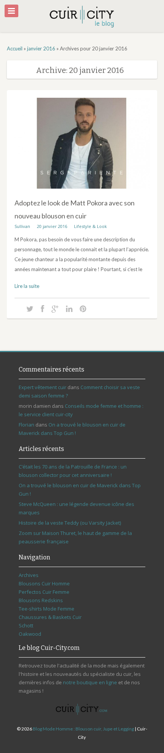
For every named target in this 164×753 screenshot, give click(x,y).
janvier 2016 (41, 48)
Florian (26, 424)
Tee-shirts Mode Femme (46, 608)
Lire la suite (26, 286)
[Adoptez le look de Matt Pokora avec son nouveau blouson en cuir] (82, 194)
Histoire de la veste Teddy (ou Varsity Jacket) (70, 522)
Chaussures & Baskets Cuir (50, 617)
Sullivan (22, 226)
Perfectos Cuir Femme (44, 591)
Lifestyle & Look (90, 226)
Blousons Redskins (41, 600)
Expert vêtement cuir (42, 387)
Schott (26, 625)
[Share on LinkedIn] (69, 308)
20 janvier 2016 (52, 226)
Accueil (15, 48)
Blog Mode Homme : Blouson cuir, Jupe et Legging (83, 729)
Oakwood (30, 633)
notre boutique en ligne (90, 682)
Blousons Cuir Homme (44, 583)
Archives (29, 575)
